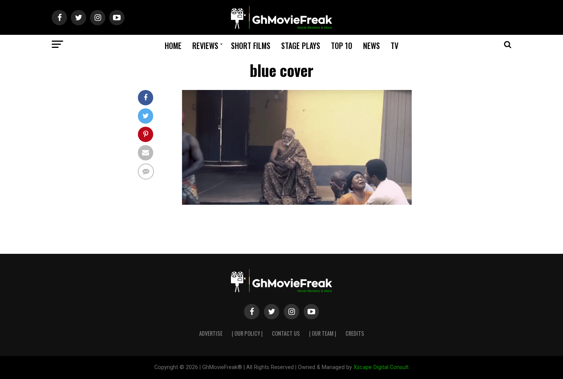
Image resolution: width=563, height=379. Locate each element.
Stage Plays (300, 45)
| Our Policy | (247, 333)
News (371, 45)
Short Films (250, 45)
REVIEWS (205, 45)
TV (394, 45)
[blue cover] (297, 202)
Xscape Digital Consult (381, 367)
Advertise (211, 333)
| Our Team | (322, 333)
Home (173, 45)
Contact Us (286, 333)
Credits (354, 333)
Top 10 (341, 45)
